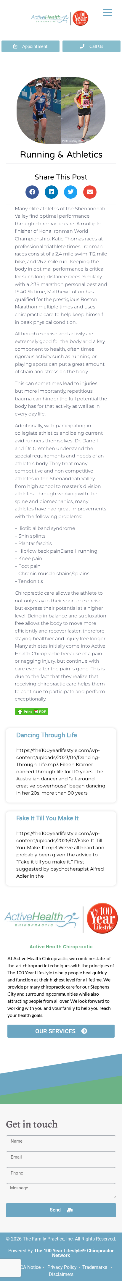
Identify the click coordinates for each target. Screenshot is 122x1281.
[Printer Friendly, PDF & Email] (31, 711)
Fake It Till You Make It (47, 818)
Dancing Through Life (46, 735)
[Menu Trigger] (107, 12)
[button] (32, 192)
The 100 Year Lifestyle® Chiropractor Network (74, 1253)
